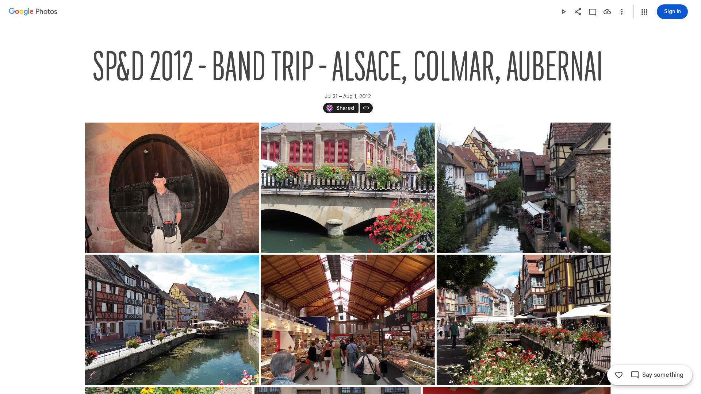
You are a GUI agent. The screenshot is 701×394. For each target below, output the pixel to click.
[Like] (619, 375)
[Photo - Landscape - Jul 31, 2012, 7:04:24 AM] (523, 320)
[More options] (621, 11)
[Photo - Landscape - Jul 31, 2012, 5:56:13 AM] (348, 188)
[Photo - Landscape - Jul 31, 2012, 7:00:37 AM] (348, 320)
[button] (644, 12)
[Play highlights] (563, 11)
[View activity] (592, 11)
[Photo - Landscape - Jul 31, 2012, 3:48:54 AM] (172, 188)
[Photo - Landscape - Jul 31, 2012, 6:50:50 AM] (523, 188)
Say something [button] (662, 375)
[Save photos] (607, 11)
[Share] (578, 11)
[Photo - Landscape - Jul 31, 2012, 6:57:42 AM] (172, 320)
